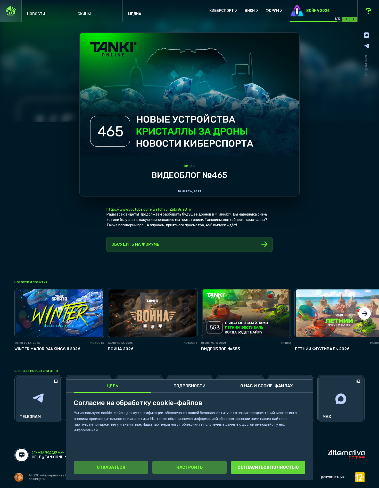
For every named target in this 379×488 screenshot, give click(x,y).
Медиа (134, 14)
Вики (250, 11)
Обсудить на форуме (135, 244)
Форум (272, 11)
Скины (84, 14)
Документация (332, 477)
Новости (36, 14)
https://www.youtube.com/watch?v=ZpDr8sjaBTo (148, 209)
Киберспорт (221, 11)
